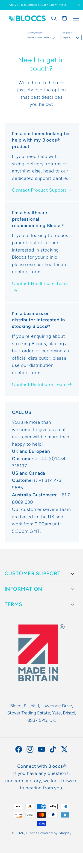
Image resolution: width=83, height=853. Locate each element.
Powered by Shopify (54, 833)
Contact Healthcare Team (40, 283)
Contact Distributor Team (39, 384)
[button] (54, 18)
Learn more (57, 4)
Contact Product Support (39, 190)
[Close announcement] (78, 5)
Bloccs (31, 833)
